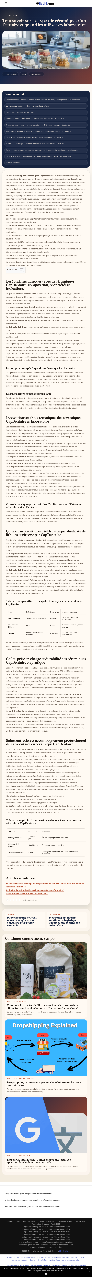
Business (13, 16)
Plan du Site (80, 1221)
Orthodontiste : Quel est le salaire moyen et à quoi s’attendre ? (35, 890)
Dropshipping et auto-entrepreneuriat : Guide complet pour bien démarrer (44, 1084)
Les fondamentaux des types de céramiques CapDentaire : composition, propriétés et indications (43, 100)
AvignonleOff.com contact (26, 1221)
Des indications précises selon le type (20, 112)
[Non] (89, 1271)
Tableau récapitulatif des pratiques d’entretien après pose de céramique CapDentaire (38, 156)
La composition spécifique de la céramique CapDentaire (27, 106)
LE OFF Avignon (64, 1251)
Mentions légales (65, 1221)
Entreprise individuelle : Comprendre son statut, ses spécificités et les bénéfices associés (39, 1161)
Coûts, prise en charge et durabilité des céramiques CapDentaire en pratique (35, 144)
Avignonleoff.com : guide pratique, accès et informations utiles (29, 1194)
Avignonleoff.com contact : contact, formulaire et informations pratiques (32, 1200)
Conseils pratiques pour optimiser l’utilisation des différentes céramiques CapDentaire (39, 125)
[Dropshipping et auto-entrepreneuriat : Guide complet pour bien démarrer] (46, 1047)
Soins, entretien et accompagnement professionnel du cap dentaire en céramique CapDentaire (42, 150)
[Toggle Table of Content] (20, 270)
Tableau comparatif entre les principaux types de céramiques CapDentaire (34, 137)
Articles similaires (13, 163)
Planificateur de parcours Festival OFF (46, 1224)
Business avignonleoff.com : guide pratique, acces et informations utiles (55, 1260)
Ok (46, 1274)
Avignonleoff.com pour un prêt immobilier (46, 1247)
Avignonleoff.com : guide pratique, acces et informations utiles (28, 1257)
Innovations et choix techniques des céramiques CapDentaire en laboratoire (35, 118)
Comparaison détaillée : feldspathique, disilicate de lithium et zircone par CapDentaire (38, 131)
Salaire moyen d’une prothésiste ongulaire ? (27, 893)
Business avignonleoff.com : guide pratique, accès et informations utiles (32, 1207)
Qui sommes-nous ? (47, 1221)
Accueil (10, 1221)
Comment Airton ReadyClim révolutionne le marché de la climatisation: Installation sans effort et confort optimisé (42, 1007)
